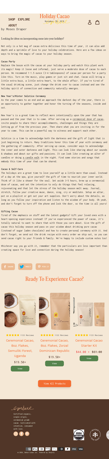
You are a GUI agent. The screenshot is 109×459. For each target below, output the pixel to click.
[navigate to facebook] (21, 434)
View (20, 368)
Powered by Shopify (46, 452)
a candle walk (31, 157)
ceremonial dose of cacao (88, 119)
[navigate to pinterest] (27, 434)
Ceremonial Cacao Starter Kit (89, 343)
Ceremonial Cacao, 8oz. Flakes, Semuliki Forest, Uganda (20, 348)
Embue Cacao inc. (31, 452)
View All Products (54, 383)
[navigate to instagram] (15, 434)
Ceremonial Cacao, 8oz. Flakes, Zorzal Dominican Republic (54, 345)
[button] (13, 335)
